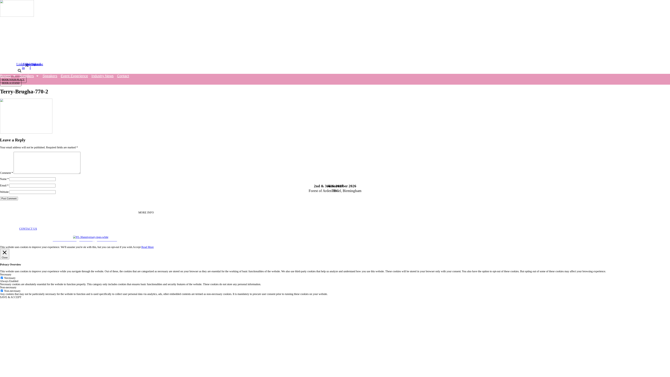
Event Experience (74, 76)
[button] (19, 71)
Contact (123, 76)
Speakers (50, 76)
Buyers (5, 76)
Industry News (102, 76)
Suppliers (27, 76)
